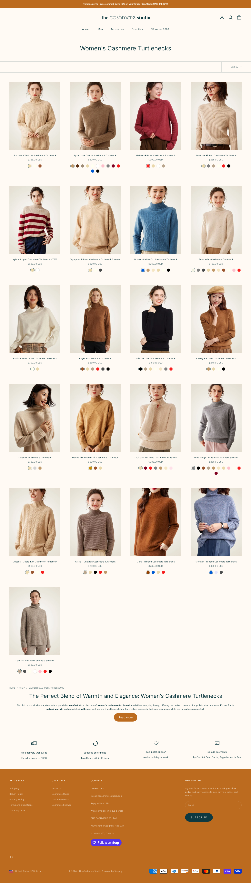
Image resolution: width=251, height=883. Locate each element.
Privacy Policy (16, 799)
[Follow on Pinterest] (11, 857)
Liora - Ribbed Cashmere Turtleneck (156, 561)
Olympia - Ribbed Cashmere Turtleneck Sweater (95, 259)
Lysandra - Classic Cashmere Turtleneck (95, 155)
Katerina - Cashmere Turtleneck (35, 457)
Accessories (117, 29)
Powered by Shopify (112, 871)
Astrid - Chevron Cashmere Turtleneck (95, 561)
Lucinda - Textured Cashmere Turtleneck (156, 457)
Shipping (14, 788)
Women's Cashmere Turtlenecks (46, 688)
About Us (57, 788)
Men (100, 29)
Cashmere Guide (60, 794)
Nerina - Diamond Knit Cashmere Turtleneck (95, 457)
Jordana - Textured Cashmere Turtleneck (35, 155)
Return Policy (16, 794)
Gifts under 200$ (160, 29)
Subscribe (199, 817)
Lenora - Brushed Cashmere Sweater (34, 660)
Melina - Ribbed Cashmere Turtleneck (156, 155)
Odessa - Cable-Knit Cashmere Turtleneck (35, 561)
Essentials (137, 29)
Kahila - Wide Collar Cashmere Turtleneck (35, 358)
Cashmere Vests (60, 799)
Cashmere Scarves (62, 805)
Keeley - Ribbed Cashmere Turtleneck (216, 358)
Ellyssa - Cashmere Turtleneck (95, 358)
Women (86, 29)
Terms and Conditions (21, 805)
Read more (126, 717)
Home (12, 688)
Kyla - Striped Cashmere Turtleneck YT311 (35, 259)
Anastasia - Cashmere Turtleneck (216, 259)
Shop (22, 688)
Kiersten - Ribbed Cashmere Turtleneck (216, 561)
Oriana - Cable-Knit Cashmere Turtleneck (155, 259)
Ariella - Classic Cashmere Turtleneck (155, 358)
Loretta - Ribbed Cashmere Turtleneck (216, 155)
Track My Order (17, 810)
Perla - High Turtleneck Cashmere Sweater (216, 457)
